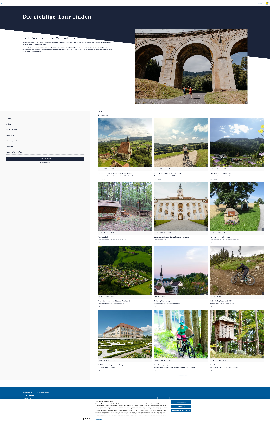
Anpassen (180, 406)
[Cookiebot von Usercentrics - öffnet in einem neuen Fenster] (86, 419)
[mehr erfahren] (125, 149)
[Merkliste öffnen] (7, 3)
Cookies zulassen (181, 402)
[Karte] (5, 3)
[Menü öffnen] (1, 3)
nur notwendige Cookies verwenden (181, 410)
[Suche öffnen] (9, 3)
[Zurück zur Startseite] (263, 3)
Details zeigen (98, 419)
